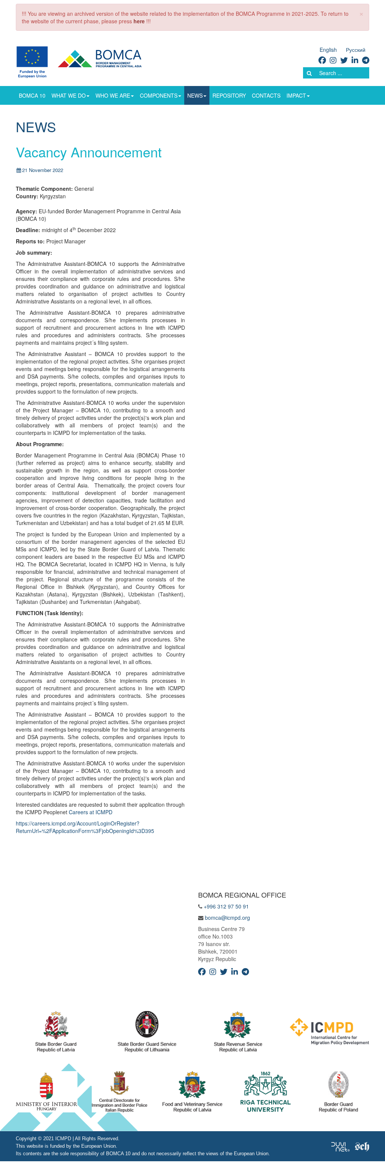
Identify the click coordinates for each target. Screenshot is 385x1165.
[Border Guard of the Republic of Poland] (338, 1093)
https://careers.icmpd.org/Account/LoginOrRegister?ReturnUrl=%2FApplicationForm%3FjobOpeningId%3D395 (85, 827)
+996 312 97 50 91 (226, 906)
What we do (69, 95)
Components (158, 95)
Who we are (112, 95)
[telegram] (365, 59)
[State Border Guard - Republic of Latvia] (55, 1033)
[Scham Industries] (362, 1146)
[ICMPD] (330, 1033)
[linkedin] (355, 59)
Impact (296, 95)
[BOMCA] (88, 61)
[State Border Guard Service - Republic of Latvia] (147, 1033)
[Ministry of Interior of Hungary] (46, 1093)
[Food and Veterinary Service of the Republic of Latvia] (192, 1093)
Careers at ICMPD (90, 812)
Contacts (266, 95)
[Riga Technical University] (265, 1093)
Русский (355, 49)
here (139, 21)
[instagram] (333, 59)
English (328, 49)
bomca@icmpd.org (227, 917)
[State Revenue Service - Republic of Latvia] (238, 1033)
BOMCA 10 (32, 95)
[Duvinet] (340, 1146)
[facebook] (322, 59)
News (195, 95)
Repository (229, 95)
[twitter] (344, 59)
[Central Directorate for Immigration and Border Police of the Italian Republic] (120, 1093)
